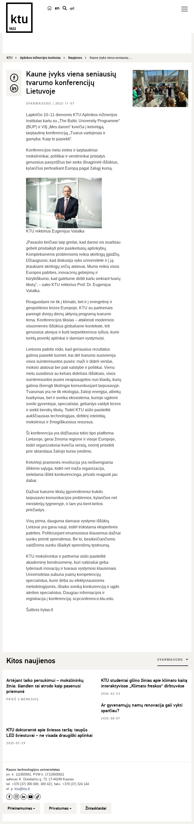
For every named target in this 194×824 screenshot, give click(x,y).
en (57, 8)
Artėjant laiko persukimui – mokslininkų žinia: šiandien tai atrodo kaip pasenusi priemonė (45, 686)
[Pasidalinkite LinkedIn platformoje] (14, 88)
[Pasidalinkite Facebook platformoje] (14, 78)
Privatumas (58, 808)
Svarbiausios (39, 104)
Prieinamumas (20, 808)
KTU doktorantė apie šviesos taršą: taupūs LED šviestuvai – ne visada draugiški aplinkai (49, 732)
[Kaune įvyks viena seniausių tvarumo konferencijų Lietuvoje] (160, 88)
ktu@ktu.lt (22, 789)
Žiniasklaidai (95, 808)
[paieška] (64, 8)
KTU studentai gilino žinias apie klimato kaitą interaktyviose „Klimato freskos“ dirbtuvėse (144, 683)
